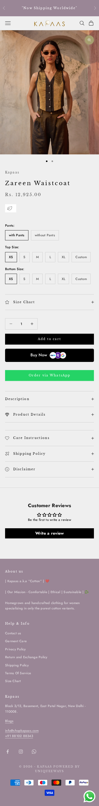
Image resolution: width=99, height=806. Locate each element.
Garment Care (16, 641)
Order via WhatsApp (50, 375)
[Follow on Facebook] (7, 751)
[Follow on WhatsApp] (34, 751)
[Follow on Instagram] (20, 751)
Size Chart (13, 681)
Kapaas (12, 172)
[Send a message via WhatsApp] (89, 796)
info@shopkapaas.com (22, 730)
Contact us (13, 633)
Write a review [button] (49, 533)
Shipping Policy (17, 665)
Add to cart (49, 339)
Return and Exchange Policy (26, 657)
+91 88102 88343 (19, 736)
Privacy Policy (15, 649)
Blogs (9, 721)
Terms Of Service (18, 673)
